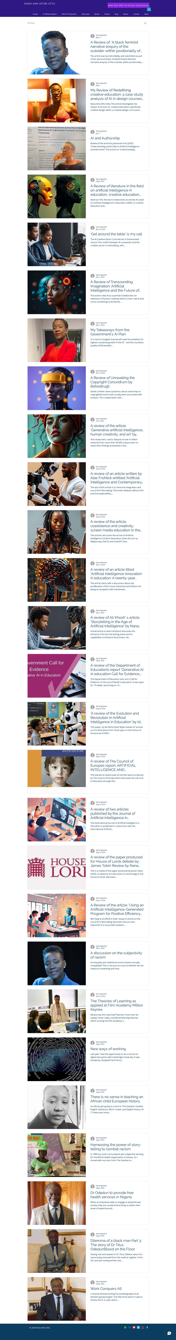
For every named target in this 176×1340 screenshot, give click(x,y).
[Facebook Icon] (147, 1327)
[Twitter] (138, 1327)
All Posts (31, 23)
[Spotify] (125, 1327)
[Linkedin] (129, 1327)
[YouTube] (134, 1327)
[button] (149, 8)
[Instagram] (142, 1327)
